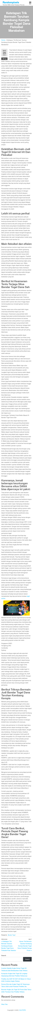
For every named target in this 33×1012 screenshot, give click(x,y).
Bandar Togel (11, 935)
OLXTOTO (22, 1010)
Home (3, 40)
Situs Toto (4, 1004)
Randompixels (11, 2)
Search (3, 955)
